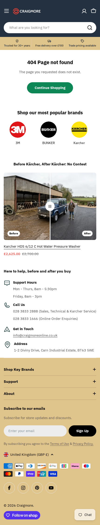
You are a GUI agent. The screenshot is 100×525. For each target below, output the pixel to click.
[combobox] (50, 27)
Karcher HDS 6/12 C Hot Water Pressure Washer (42, 246)
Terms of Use (59, 444)
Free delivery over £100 (49, 45)
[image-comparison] (50, 206)
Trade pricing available (82, 45)
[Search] (90, 27)
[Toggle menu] (6, 11)
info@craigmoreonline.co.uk (35, 335)
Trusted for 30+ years (17, 45)
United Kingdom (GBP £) (29, 454)
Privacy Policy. (83, 444)
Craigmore (25, 505)
